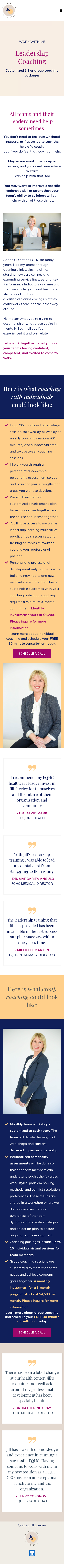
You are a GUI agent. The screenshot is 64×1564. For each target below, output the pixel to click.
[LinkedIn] (32, 1553)
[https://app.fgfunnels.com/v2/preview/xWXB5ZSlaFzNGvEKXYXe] (9, 10)
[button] (60, 10)
